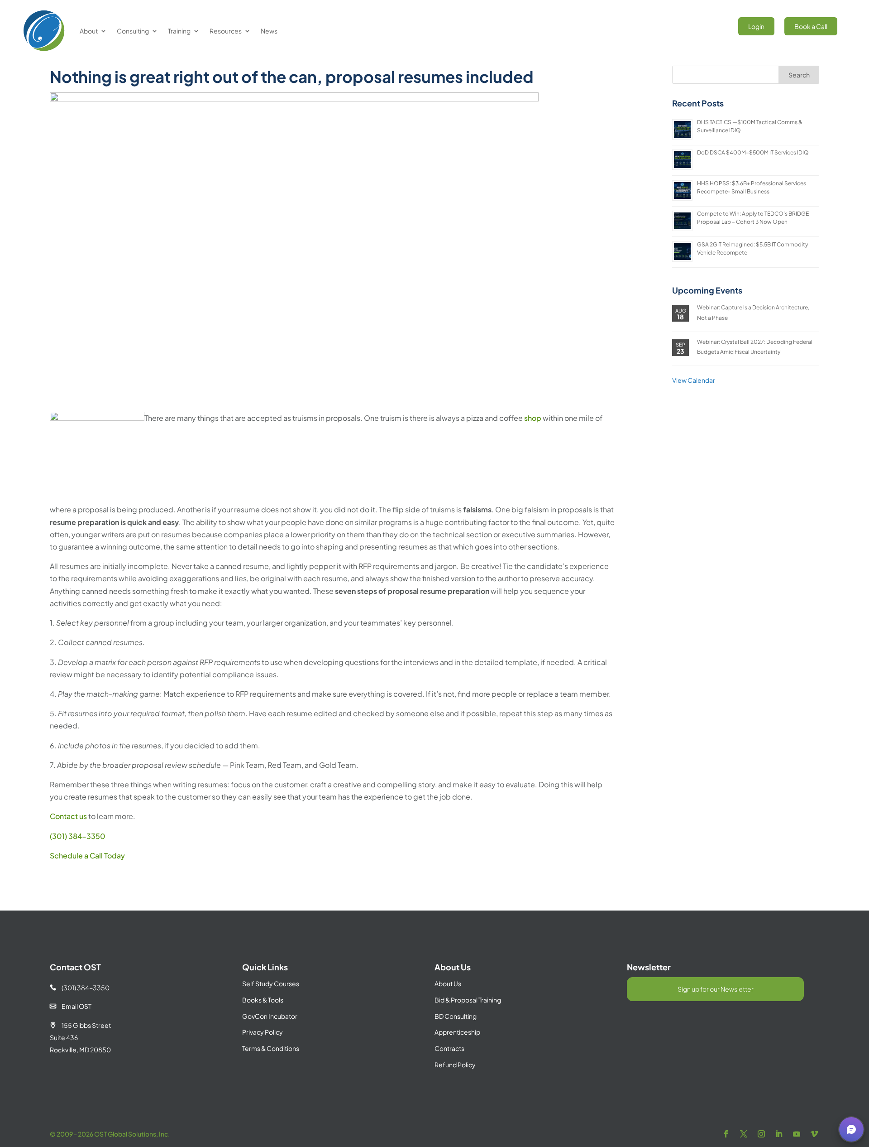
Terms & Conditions (270, 1048)
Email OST (70, 1006)
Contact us (68, 816)
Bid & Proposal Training (467, 1000)
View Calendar (693, 380)
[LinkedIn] (779, 1134)
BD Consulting (455, 1016)
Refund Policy (455, 1064)
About (89, 31)
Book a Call (810, 26)
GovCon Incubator (269, 1016)
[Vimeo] (814, 1134)
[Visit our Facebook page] (726, 1134)
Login (756, 26)
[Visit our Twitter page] (743, 1134)
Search (799, 75)
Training (179, 31)
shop (532, 418)
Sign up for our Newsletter (716, 989)
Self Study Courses (270, 983)
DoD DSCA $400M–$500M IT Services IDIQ (753, 152)
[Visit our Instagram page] (761, 1134)
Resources (226, 31)
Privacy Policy (262, 1032)
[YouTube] (796, 1134)
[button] (851, 1129)
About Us (447, 983)
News (269, 31)
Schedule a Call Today (87, 855)
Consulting (133, 31)
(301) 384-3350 (77, 836)
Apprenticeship (457, 1032)
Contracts (449, 1048)
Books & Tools (262, 1000)
